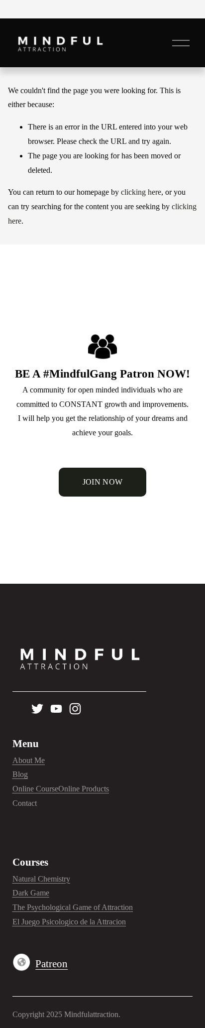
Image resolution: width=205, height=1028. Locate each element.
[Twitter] (37, 709)
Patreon (51, 964)
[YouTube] (56, 709)
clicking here (141, 192)
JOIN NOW (103, 482)
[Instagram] (75, 709)
